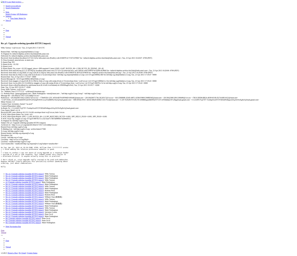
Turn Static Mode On (18, 18)
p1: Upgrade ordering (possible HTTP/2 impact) (23, 182)
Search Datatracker (12, 8)
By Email (22, 253)
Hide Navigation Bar (13, 227)
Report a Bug (13, 253)
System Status (32, 253)
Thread (8, 37)
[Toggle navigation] (23, 2)
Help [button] (7, 12)
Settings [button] (8, 16)
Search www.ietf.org (13, 6)
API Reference (21, 14)
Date (7, 30)
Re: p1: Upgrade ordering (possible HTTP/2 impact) (25, 174)
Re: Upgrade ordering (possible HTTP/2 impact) (23, 218)
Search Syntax (11, 14)
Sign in (8, 20)
